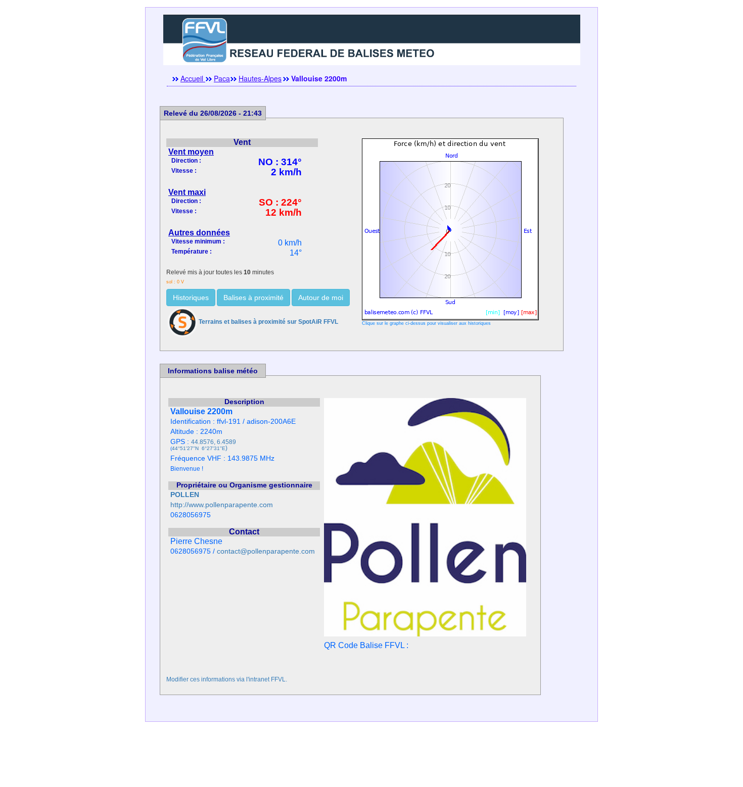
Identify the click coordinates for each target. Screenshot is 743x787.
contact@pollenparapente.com (266, 551)
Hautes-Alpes (260, 78)
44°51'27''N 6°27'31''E (198, 448)
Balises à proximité (253, 297)
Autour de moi (320, 297)
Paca (222, 78)
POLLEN (184, 495)
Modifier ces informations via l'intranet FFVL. (226, 679)
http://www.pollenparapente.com (221, 505)
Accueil (192, 78)
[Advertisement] (371, 764)
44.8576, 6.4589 (213, 442)
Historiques (191, 297)
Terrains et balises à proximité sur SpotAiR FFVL (268, 321)
